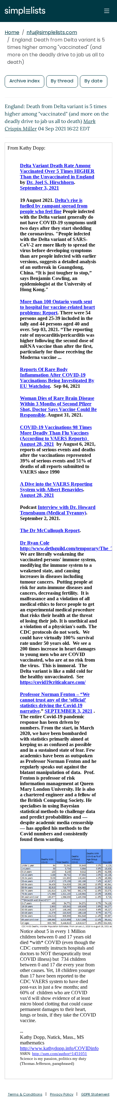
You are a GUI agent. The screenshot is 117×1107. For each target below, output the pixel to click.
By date (94, 80)
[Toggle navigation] (106, 10)
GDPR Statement (95, 1094)
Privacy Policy (61, 1094)
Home (12, 32)
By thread (62, 80)
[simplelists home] (23, 11)
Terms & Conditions (25, 1094)
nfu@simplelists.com (52, 32)
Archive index (24, 80)
